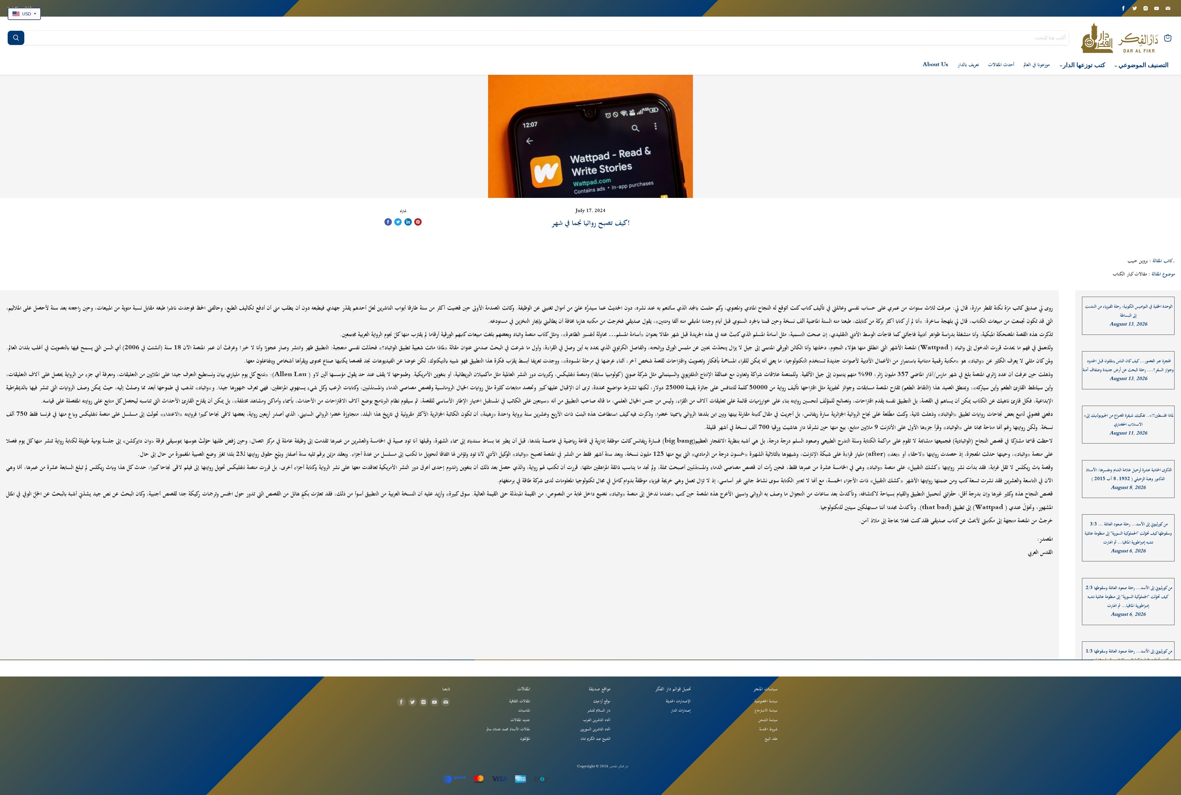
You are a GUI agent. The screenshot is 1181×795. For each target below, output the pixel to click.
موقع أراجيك (601, 701)
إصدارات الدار (681, 710)
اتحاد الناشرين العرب (596, 720)
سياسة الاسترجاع (766, 710)
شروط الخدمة (768, 729)
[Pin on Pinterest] (418, 222)
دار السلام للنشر (598, 710)
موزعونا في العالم (1037, 65)
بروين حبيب (1137, 261)
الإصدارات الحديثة (678, 701)
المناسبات (524, 710)
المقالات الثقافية (519, 701)
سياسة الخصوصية (765, 701)
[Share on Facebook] (388, 222)
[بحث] (16, 38)
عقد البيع (771, 739)
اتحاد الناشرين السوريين (595, 729)
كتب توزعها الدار (1083, 65)
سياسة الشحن (767, 720)
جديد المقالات (520, 720)
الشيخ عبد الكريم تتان (595, 739)
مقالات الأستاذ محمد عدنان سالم (508, 729)
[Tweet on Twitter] (398, 222)
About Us (935, 65)
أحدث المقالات (1001, 65)
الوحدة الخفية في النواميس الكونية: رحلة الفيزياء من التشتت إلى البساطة (1128, 311)
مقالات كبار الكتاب (1130, 274)
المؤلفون (525, 739)
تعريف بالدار (968, 65)
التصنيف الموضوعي (1143, 65)
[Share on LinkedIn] (408, 222)
